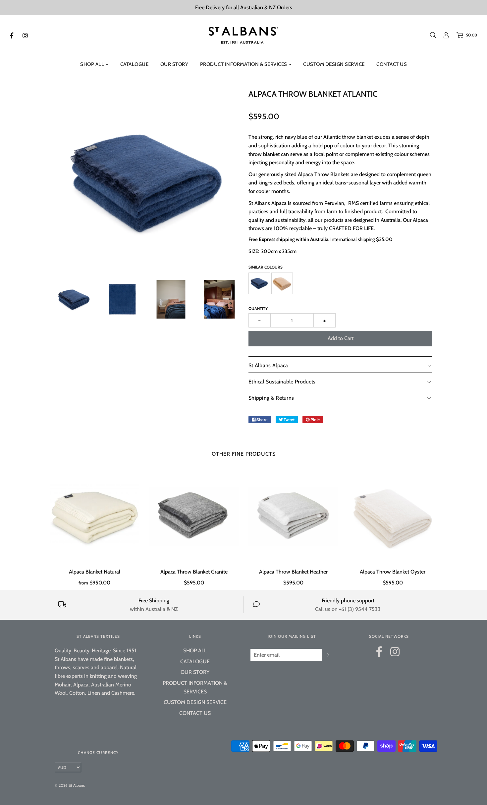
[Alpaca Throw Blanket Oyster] (392, 516)
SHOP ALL (195, 650)
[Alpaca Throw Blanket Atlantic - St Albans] (74, 299)
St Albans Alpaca (268, 365)
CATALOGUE (134, 64)
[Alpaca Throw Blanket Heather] (293, 516)
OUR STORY (174, 64)
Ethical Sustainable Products (281, 381)
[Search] (433, 35)
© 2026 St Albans (70, 785)
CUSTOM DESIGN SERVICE (334, 64)
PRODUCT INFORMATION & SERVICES (195, 687)
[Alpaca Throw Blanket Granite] (194, 516)
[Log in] (443, 35)
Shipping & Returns (271, 398)
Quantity (258, 308)
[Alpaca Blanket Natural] (94, 516)
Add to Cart (340, 338)
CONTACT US (391, 64)
